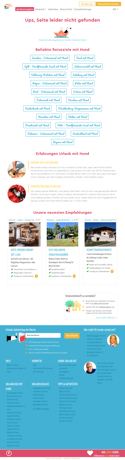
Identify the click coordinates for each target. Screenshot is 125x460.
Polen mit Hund (84, 83)
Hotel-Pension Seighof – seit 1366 (23, 252)
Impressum (67, 458)
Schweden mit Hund (14, 419)
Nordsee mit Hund (78, 100)
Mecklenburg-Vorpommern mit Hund (79, 108)
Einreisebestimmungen (82, 9)
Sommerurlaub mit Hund (67, 395)
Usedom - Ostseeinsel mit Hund (50, 57)
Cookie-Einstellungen (66, 378)
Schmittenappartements (99, 250)
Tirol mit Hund (84, 57)
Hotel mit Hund (38, 398)
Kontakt (62, 375)
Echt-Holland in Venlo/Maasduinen (58, 252)
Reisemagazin (64, 372)
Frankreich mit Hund (37, 125)
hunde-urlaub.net (52, 458)
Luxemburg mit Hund (14, 439)
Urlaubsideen (53, 9)
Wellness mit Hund (65, 405)
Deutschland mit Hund (85, 133)
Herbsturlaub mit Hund (67, 411)
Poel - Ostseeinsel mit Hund (49, 91)
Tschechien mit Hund (14, 436)
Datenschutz (76, 458)
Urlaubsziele (39, 9)
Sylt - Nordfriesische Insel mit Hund (45, 66)
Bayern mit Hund (62, 142)
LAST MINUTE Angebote (41, 409)
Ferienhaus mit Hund (40, 392)
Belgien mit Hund (13, 433)
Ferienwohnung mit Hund (42, 388)
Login (35, 365)
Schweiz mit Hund (13, 426)
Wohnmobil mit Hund (40, 405)
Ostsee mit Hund (82, 91)
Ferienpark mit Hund (40, 401)
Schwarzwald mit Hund (87, 66)
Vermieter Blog (38, 372)
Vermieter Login (87, 4)
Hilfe (114, 9)
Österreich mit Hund (48, 100)
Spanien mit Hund (13, 416)
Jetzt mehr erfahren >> (106, 318)
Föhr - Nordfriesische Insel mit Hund (78, 125)
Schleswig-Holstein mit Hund (47, 74)
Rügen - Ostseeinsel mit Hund (49, 83)
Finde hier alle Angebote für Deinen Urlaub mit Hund (62, 40)
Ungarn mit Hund (13, 429)
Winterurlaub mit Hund (67, 415)
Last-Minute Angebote (24, 9)
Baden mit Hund (64, 392)
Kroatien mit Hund (49, 116)
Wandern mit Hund (65, 388)
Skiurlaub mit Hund (66, 418)
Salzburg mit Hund (83, 74)
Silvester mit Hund (65, 421)
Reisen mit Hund (66, 9)
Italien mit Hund (77, 116)
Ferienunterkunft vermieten (42, 369)
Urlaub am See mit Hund (67, 401)
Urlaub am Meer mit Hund (68, 398)
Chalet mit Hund (38, 395)
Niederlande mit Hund (37, 108)
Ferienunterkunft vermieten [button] (108, 4)
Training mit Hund (65, 408)
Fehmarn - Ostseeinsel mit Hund (45, 133)
